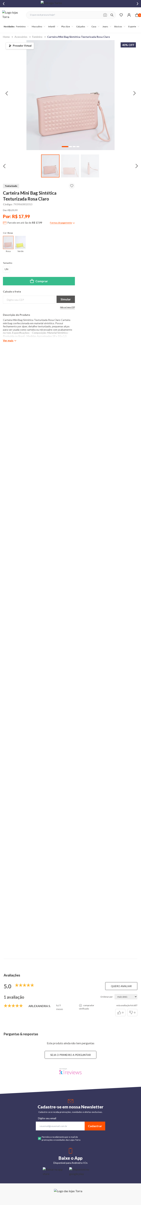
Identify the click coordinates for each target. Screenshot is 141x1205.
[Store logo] (12, 15)
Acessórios (21, 36)
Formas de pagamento (61, 222)
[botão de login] (129, 15)
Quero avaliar (121, 986)
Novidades (9, 26)
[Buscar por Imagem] (105, 15)
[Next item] (137, 3)
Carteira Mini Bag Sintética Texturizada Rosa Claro (78, 36)
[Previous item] (3, 3)
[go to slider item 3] (77, 146)
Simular (66, 299)
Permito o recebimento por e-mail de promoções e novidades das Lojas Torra (61, 1138)
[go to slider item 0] (50, 165)
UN (6, 269)
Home (6, 36)
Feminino (37, 36)
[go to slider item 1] (70, 165)
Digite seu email (47, 1118)
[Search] (112, 15)
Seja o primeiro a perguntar (70, 1054)
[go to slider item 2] (90, 165)
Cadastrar (95, 1126)
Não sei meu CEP (67, 307)
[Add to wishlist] (72, 186)
